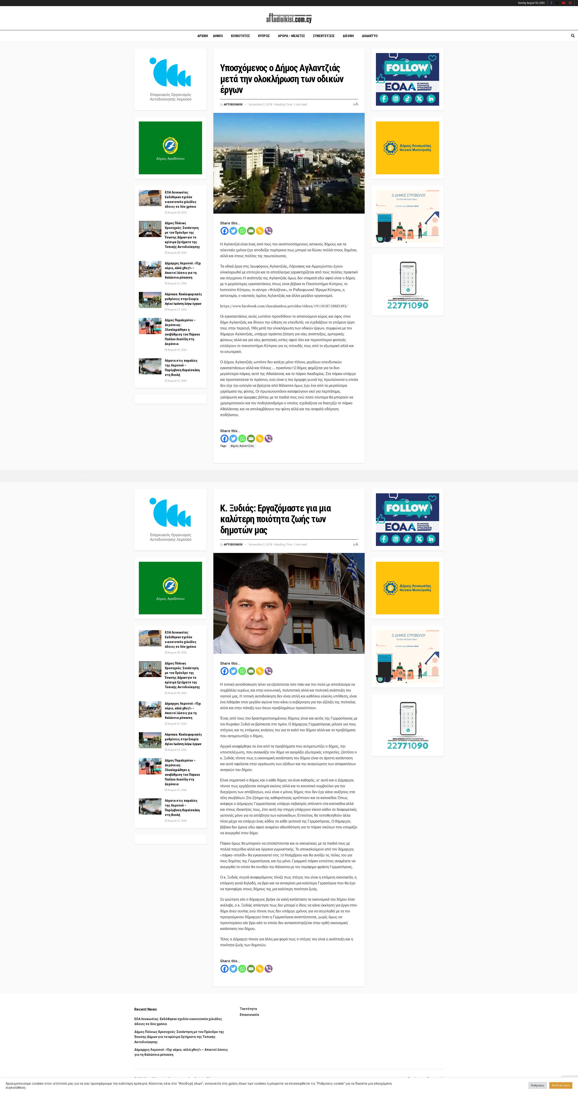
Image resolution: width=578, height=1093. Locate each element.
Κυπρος (264, 36)
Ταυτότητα (248, 1009)
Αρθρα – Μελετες (291, 36)
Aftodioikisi (233, 104)
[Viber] (269, 231)
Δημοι (218, 36)
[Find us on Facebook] (551, 3)
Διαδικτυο (370, 36)
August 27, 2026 (176, 283)
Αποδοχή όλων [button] (561, 1085)
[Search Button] (573, 36)
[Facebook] (224, 231)
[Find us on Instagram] (570, 3)
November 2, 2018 (260, 104)
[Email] (251, 231)
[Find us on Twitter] (557, 3)
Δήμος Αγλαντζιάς (242, 445)
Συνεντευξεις (324, 36)
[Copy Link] (260, 231)
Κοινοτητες (240, 36)
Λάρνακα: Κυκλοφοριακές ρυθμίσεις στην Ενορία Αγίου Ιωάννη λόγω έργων (183, 299)
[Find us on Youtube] (564, 3)
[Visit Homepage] (289, 18)
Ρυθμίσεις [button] (537, 1085)
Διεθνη (348, 36)
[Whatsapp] (242, 231)
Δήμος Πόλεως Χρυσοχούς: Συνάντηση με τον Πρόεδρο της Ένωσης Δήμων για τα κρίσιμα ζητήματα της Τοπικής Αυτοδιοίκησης (179, 1037)
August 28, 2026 (176, 212)
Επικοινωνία (249, 1014)
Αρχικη (202, 36)
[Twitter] (233, 231)
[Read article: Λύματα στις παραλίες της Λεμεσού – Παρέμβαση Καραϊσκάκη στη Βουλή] (150, 366)
